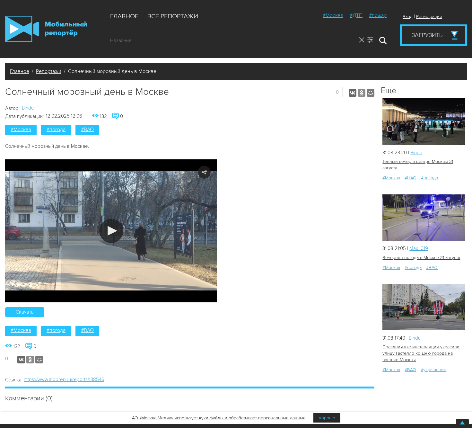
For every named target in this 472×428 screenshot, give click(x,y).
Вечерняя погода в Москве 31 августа (421, 257)
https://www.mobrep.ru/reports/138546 (64, 379)
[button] (111, 231)
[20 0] (423, 121)
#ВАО (87, 129)
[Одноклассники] (361, 93)
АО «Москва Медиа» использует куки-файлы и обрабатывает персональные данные (219, 418)
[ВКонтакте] (352, 93)
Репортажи (48, 71)
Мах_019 (418, 248)
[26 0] (423, 307)
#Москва (333, 15)
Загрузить (427, 35)
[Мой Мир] (370, 93)
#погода (56, 129)
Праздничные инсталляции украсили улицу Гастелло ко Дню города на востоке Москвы (420, 353)
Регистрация (429, 16)
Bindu (28, 108)
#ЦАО (410, 178)
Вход (408, 16)
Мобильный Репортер (46, 29)
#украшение (433, 369)
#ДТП (356, 15)
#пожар (378, 15)
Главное (124, 16)
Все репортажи (172, 16)
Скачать (25, 312)
